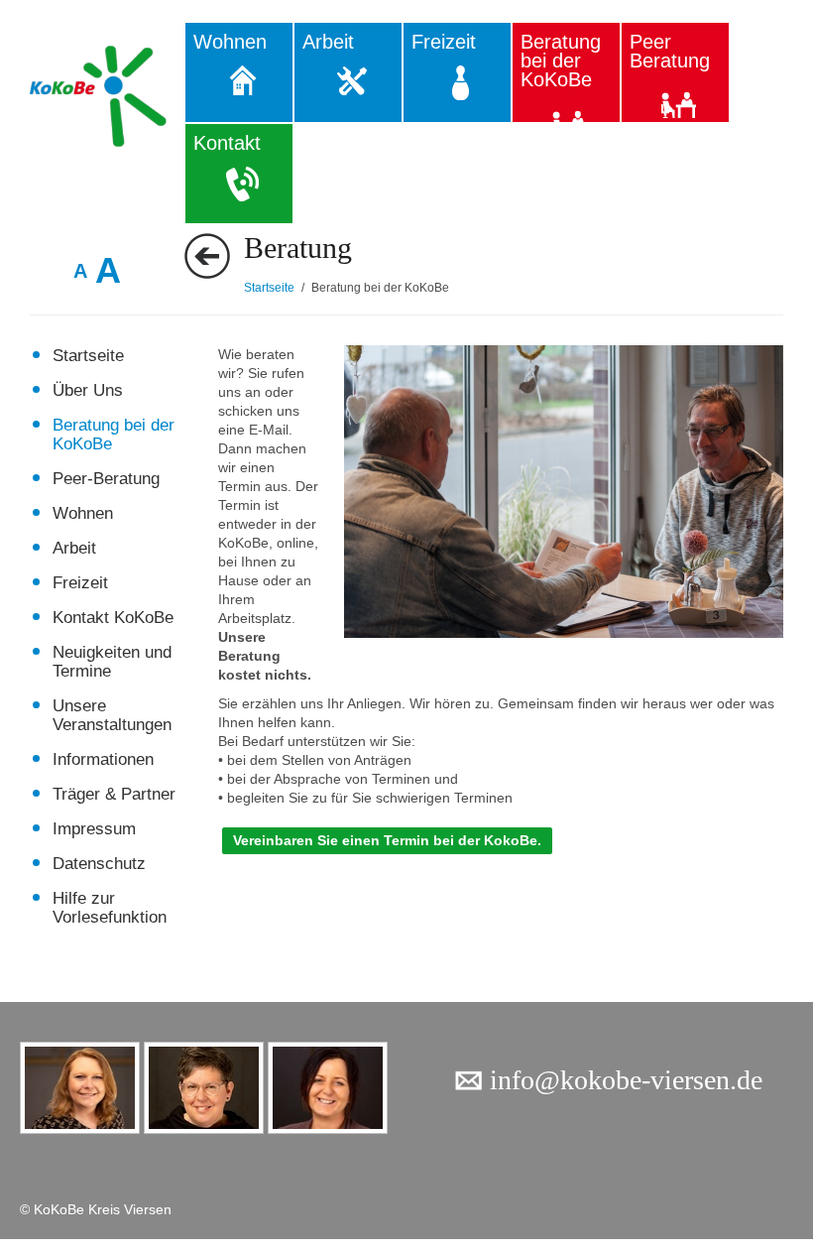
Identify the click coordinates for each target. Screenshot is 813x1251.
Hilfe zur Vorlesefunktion (110, 908)
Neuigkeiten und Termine (112, 662)
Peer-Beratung (106, 478)
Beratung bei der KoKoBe (561, 60)
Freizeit (443, 42)
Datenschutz (99, 863)
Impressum (94, 828)
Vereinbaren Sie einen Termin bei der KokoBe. (387, 840)
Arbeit (328, 42)
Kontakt (227, 143)
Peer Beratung (670, 51)
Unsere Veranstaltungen (112, 715)
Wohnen (230, 42)
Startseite (88, 355)
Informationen (103, 759)
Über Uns (88, 390)
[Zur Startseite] (107, 96)
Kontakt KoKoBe (113, 617)
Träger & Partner (114, 794)
